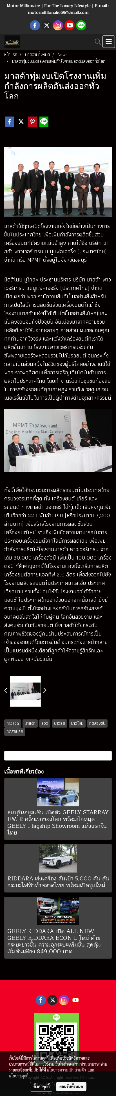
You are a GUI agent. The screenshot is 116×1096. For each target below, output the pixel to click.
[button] (96, 42)
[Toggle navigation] (108, 41)
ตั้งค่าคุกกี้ (42, 1086)
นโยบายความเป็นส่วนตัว (66, 1069)
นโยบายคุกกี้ (18, 1075)
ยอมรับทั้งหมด (71, 1086)
